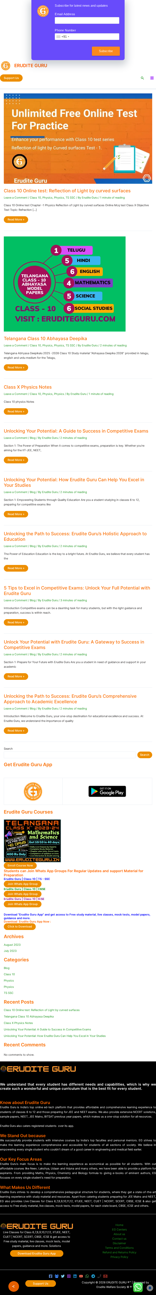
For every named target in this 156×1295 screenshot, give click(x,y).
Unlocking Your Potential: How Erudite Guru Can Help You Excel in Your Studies (55, 1036)
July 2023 (10, 951)
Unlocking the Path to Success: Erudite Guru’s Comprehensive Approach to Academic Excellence (70, 698)
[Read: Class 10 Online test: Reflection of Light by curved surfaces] (78, 138)
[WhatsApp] (87, 1276)
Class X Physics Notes (28, 387)
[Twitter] (63, 1276)
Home (119, 1225)
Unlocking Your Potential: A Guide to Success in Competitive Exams (76, 431)
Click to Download (20, 926)
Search (8, 748)
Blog (33, 438)
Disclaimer (119, 1243)
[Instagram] (69, 1276)
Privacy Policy (119, 1257)
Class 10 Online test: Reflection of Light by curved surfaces (67, 190)
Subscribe (106, 51)
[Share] (13, 1286)
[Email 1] (105, 1276)
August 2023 (12, 945)
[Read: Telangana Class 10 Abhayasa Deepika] (65, 284)
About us (119, 1234)
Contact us (119, 1238)
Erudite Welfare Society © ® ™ (115, 1287)
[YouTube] (81, 1276)
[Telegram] (93, 1276)
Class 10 (35, 197)
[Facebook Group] (57, 1276)
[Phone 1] (99, 1276)
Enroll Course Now (20, 865)
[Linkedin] (75, 1276)
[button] (11, 78)
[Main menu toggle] (152, 78)
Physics (47, 197)
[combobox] (62, 36)
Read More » (15, 220)
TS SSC (70, 197)
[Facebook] (51, 1276)
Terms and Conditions (119, 1248)
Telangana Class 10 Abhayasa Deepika (45, 338)
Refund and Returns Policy (119, 1252)
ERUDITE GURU (30, 65)
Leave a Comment (15, 197)
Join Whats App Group (23, 884)
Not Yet (75, 51)
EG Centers (119, 1229)
